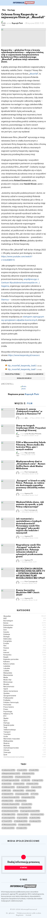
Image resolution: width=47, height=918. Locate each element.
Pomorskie (24, 705)
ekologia (23, 787)
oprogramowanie (30, 811)
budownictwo (23, 777)
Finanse (24, 648)
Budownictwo (24, 625)
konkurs (8, 801)
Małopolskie (24, 673)
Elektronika (24, 639)
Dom (24, 630)
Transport (24, 732)
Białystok (29, 773)
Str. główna (10, 913)
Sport (24, 721)
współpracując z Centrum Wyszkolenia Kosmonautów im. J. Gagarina (20, 282)
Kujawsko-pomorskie (24, 659)
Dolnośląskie (24, 627)
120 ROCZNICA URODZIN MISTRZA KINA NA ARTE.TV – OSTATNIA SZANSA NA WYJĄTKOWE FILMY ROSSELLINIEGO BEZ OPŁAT (30, 573)
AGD (24, 618)
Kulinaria (24, 661)
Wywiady (24, 745)
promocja (37, 814)
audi (23, 770)
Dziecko (24, 632)
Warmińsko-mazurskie (24, 739)
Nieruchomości (24, 686)
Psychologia (24, 711)
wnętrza (25, 824)
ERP (7, 790)
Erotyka (24, 643)
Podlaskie (24, 700)
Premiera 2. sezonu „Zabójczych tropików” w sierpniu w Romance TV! (29, 411)
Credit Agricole (11, 780)
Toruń (8, 821)
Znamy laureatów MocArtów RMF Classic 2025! (27, 592)
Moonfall (34, 74)
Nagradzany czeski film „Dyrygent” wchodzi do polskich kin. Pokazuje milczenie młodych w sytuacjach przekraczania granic (29, 551)
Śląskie (24, 718)
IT (35, 794)
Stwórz (23, 868)
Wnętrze (24, 743)
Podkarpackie (24, 698)
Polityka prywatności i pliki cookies (29, 913)
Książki (24, 657)
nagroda (26, 807)
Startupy (24, 723)
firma (31, 790)
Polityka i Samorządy (24, 702)
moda (27, 804)
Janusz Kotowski (11, 797)
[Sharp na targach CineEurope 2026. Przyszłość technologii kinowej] (8, 429)
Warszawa (10, 824)
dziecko (33, 784)
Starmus (5, 299)
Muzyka (24, 684)
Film (30, 404)
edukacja (9, 787)
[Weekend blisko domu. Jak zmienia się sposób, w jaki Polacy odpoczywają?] (8, 506)
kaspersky (28, 797)
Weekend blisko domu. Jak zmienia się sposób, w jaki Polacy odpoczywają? (30, 504)
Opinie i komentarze (24, 691)
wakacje (35, 821)
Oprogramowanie (24, 696)
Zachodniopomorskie (24, 748)
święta (22, 828)
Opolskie (24, 693)
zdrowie (9, 828)
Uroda (24, 736)
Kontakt (28, 915)
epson (37, 787)
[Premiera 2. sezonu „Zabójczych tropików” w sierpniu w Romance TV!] (8, 413)
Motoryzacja (24, 682)
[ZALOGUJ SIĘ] (44, 3)
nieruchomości (11, 811)
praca (23, 814)
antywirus (9, 770)
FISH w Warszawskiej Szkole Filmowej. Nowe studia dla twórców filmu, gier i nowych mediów (31, 446)
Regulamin (19, 915)
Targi (24, 727)
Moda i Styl (24, 680)
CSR (26, 780)
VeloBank (21, 821)
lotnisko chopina (11, 804)
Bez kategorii (24, 621)
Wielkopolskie (24, 741)
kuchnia (21, 801)
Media (24, 677)
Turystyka (24, 734)
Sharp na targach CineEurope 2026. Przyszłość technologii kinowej (31, 428)
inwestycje (22, 794)
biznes (8, 777)
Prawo (24, 709)
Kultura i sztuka (24, 664)
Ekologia (24, 637)
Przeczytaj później (12, 374)
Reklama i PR (24, 714)
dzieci (19, 784)
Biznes (24, 623)
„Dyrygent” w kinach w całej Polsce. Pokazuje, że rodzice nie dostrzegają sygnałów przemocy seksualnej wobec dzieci (30, 485)
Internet (24, 652)
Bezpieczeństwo (12, 773)
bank (34, 770)
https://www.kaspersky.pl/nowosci (24, 355)
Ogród (24, 689)
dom (7, 784)
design (38, 780)
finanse (19, 790)
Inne (24, 650)
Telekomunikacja (24, 730)
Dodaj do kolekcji (24, 378)
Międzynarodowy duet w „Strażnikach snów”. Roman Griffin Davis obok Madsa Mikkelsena (30, 465)
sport (23, 818)
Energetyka (24, 641)
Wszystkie (24, 616)
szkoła (35, 818)
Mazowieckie (24, 675)
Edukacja (24, 634)
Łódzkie (24, 671)
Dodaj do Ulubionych (34, 374)
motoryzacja (10, 807)
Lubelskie (24, 666)
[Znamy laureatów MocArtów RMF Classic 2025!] (8, 594)
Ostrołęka (9, 814)
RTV (24, 716)
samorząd (9, 818)
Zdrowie (24, 750)
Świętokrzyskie (24, 725)
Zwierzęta (24, 752)
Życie (24, 755)
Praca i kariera (24, 707)
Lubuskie (24, 668)
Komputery (24, 655)
